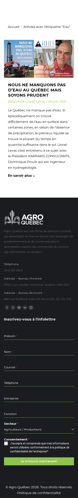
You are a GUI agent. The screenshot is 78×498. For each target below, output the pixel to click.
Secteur (11, 423)
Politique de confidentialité (39, 493)
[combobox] (39, 429)
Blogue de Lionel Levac (26, 101)
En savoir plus (20, 175)
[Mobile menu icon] (71, 11)
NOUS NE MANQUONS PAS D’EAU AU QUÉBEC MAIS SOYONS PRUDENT (37, 90)
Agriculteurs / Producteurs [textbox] (22, 429)
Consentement (16, 439)
